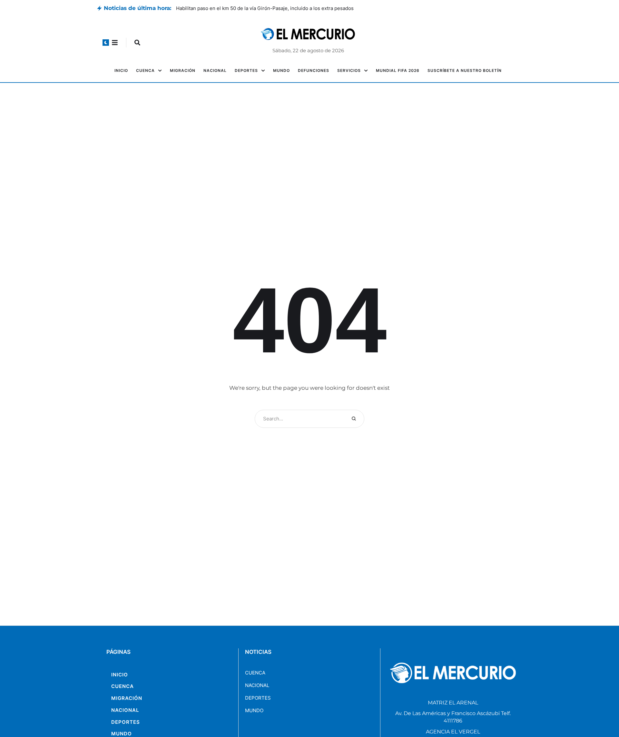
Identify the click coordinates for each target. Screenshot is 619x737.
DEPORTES (258, 698)
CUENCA (255, 673)
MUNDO (254, 710)
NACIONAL (257, 685)
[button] (106, 42)
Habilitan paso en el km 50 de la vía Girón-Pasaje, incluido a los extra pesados (266, 8)
